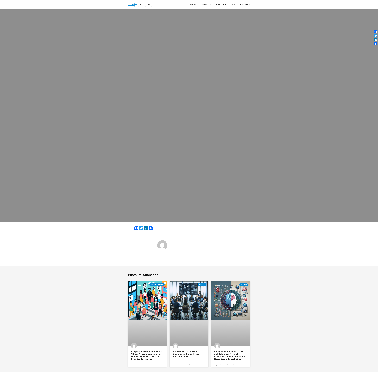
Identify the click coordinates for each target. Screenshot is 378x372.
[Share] (376, 44)
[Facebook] (376, 32)
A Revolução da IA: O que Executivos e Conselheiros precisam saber (186, 354)
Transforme (220, 4)
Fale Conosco (245, 4)
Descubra (193, 4)
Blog (233, 4)
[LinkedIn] (376, 40)
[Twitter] (376, 36)
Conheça (205, 4)
